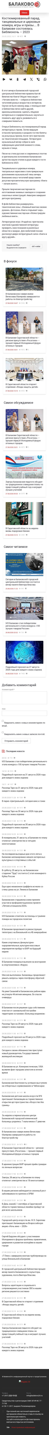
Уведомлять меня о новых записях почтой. (24, 734)
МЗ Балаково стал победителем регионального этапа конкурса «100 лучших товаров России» (23, 626)
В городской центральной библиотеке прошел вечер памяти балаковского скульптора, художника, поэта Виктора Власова (23, 1272)
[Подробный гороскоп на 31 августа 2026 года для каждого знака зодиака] (15, 771)
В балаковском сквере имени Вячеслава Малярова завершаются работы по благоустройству (23, 296)
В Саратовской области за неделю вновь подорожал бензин (22, 529)
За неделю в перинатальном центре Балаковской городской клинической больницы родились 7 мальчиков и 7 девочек (23, 1118)
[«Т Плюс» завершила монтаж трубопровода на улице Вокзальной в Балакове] (24, 1252)
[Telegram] (24, 79)
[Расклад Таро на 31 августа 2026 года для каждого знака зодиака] (15, 784)
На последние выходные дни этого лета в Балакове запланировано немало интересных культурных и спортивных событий (23, 857)
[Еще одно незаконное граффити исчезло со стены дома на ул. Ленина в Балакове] (24, 883)
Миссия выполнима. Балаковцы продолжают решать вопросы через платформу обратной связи (23, 978)
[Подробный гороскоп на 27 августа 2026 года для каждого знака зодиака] (24, 652)
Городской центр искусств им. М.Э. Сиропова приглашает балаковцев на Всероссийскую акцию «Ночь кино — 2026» (23, 1223)
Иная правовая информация (23, 1427)
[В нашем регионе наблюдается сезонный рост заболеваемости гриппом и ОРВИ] (24, 1187)
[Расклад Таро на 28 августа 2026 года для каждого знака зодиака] (24, 1344)
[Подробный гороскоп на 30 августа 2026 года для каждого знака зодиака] (24, 821)
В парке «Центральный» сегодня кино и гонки (23, 801)
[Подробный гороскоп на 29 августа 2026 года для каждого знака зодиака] (24, 1033)
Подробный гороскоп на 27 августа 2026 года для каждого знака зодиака (24, 668)
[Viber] (38, 79)
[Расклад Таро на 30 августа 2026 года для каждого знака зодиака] (24, 808)
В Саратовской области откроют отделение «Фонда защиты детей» (22, 385)
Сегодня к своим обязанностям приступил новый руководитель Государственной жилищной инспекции (22, 1053)
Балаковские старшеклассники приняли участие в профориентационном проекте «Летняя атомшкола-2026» (21, 902)
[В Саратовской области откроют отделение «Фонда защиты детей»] (24, 369)
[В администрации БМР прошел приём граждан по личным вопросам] (24, 1161)
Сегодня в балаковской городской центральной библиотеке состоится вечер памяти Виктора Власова (23, 582)
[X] (31, 79)
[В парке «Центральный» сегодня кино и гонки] (24, 797)
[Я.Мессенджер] (4, 79)
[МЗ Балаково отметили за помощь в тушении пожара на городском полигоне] (24, 912)
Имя (3, 709)
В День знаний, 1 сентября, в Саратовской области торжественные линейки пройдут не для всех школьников (23, 1206)
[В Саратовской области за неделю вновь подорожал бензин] (24, 513)
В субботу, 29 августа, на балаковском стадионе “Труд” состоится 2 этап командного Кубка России (24, 873)
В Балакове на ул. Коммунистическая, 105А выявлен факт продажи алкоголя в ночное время (22, 1069)
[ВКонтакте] (11, 79)
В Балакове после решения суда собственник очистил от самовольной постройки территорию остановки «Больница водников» (23, 1010)
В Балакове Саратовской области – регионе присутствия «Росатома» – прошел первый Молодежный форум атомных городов (23, 341)
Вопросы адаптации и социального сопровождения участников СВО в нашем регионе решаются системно (21, 1288)
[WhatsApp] (45, 79)
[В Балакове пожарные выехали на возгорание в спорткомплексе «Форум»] (24, 958)
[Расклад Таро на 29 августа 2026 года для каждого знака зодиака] (24, 1020)
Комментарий (8, 689)
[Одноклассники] (18, 79)
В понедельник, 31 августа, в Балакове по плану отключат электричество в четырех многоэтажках (24, 840)
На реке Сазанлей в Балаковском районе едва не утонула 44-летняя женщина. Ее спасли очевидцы (23, 994)
